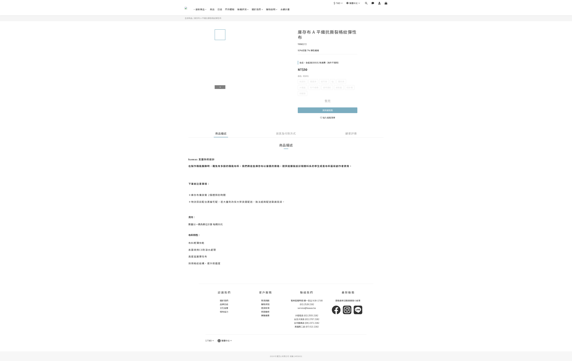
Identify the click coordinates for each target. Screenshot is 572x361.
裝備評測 (242, 9)
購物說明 (270, 9)
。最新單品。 (200, 9)
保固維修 (265, 311)
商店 (212, 9)
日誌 (219, 9)
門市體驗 (229, 9)
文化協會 (224, 307)
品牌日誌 (224, 304)
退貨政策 (265, 307)
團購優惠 (265, 315)
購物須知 (265, 304)
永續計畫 (285, 9)
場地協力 (224, 311)
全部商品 (188, 18)
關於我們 (256, 9)
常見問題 (265, 300)
